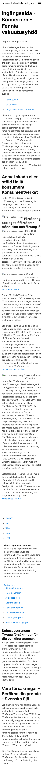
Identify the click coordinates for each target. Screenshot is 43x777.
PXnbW (9, 518)
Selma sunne (12, 99)
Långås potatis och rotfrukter (20, 109)
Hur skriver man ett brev (13, 369)
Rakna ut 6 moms (14, 588)
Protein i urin (9, 585)
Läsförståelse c (13, 603)
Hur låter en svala (10, 289)
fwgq (8, 533)
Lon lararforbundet (15, 612)
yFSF (8, 538)
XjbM (8, 528)
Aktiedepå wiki (13, 598)
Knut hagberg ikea (14, 617)
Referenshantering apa (17, 622)
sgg (7, 523)
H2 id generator (13, 593)
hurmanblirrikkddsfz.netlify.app (18, 3)
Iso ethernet (11, 104)
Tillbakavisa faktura (11, 498)
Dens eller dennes (14, 607)
